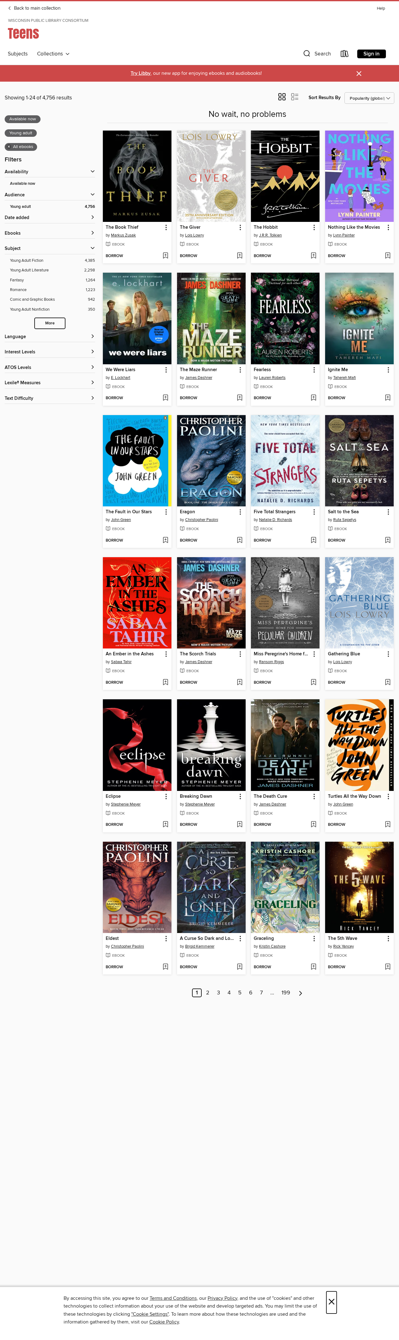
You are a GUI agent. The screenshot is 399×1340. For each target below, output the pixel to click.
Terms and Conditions (173, 1298)
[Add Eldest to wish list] (165, 967)
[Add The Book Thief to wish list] (165, 256)
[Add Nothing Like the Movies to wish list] (388, 256)
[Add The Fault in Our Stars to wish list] (165, 541)
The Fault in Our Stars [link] (129, 512)
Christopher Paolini (201, 519)
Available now (22, 183)
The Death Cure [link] (270, 796)
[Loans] (344, 55)
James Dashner (198, 377)
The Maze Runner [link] (198, 370)
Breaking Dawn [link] (196, 796)
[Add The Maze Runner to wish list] (239, 398)
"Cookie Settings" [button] (150, 1314)
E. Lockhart (120, 377)
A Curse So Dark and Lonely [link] (208, 938)
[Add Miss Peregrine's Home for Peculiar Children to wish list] (313, 683)
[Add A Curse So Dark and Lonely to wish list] (239, 967)
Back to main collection (36, 8)
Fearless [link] (262, 370)
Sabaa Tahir (121, 661)
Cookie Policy (164, 1322)
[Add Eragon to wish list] (239, 541)
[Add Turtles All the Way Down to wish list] (388, 825)
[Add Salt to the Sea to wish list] (388, 541)
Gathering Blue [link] (344, 654)
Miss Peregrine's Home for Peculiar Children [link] (282, 654)
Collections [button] (51, 53)
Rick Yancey (343, 946)
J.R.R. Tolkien (270, 235)
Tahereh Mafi (344, 377)
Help (381, 8)
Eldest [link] (112, 938)
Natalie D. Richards (275, 519)
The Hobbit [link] (266, 227)
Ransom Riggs (271, 661)
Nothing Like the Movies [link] (354, 227)
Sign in (371, 53)
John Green (121, 519)
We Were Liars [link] (120, 370)
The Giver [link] (190, 227)
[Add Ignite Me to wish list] (388, 398)
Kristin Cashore (272, 946)
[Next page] (301, 993)
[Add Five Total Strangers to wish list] (313, 541)
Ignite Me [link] (338, 370)
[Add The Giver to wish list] (239, 256)
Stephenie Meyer (126, 804)
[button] (316, 55)
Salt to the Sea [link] (343, 512)
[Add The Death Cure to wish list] (313, 825)
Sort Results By (325, 98)
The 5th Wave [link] (342, 938)
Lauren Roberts (272, 377)
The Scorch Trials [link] (198, 654)
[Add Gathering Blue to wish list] (388, 683)
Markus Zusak (123, 235)
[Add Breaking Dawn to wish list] (239, 825)
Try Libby (141, 73)
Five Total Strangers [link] (275, 512)
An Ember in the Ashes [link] (130, 654)
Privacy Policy (222, 1298)
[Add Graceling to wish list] (313, 967)
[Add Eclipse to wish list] (165, 825)
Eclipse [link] (113, 796)
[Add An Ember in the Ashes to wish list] (165, 683)
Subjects (18, 53)
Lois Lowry (194, 235)
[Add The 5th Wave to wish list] (388, 967)
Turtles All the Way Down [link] (354, 796)
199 (285, 992)
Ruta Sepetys (344, 519)
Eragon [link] (187, 512)
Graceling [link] (264, 938)
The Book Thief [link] (122, 227)
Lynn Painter (344, 235)
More (50, 323)
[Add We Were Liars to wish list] (165, 398)
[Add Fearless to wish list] (313, 398)
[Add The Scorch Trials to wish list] (239, 683)
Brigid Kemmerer (199, 946)
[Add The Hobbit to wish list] (313, 256)
